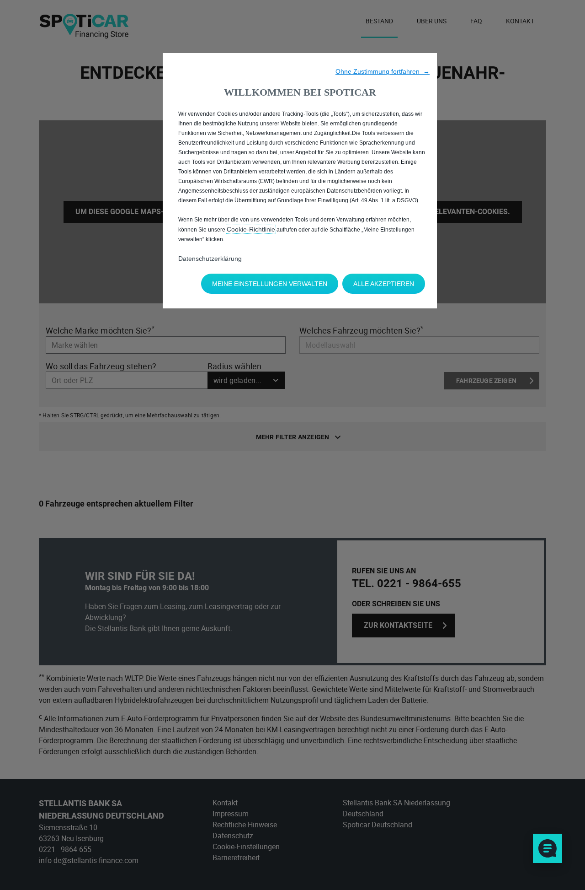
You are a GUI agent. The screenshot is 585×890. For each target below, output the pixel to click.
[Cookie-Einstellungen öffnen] (547, 848)
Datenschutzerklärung (210, 258)
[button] (382, 71)
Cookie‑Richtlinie (251, 229)
